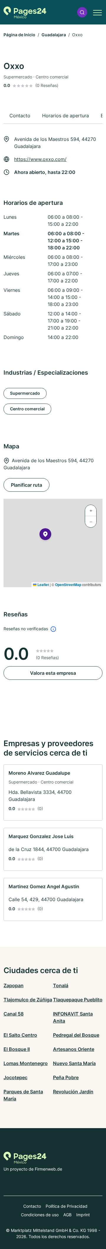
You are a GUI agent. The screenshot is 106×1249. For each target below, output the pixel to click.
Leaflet (43, 584)
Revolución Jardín (73, 1092)
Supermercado (25, 393)
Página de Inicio (19, 34)
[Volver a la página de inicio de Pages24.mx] (25, 12)
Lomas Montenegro (26, 1063)
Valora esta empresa (53, 673)
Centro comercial (27, 408)
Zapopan (14, 985)
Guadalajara (54, 34)
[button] (82, 12)
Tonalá (60, 985)
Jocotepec (15, 1077)
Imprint (83, 1214)
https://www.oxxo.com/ (40, 159)
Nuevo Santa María (74, 1063)
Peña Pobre (66, 1077)
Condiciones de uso (40, 1214)
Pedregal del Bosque (76, 1035)
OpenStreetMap (68, 584)
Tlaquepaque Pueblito (77, 1000)
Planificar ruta (26, 485)
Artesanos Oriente (73, 1049)
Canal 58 (14, 1014)
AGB (67, 1214)
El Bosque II (17, 1049)
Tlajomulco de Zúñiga (28, 1000)
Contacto (32, 1206)
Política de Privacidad (66, 1206)
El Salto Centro (20, 1035)
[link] (53, 792)
